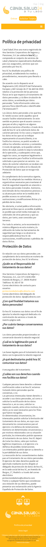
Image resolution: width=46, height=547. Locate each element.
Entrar (14, 18)
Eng (42, 3)
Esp (35, 3)
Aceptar (27, 542)
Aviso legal (23, 530)
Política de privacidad (23, 525)
